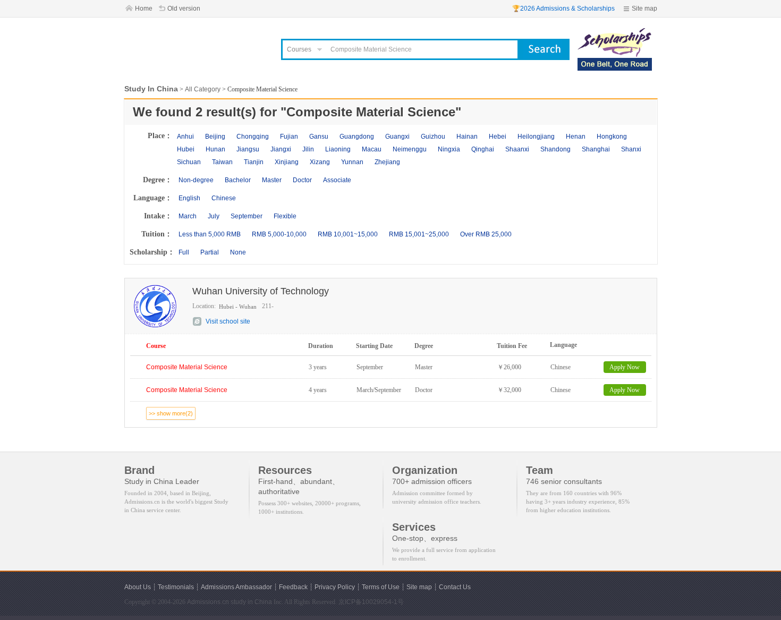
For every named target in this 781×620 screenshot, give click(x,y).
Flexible (285, 216)
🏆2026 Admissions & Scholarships (563, 8)
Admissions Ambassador (236, 587)
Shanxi (631, 149)
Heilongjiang (536, 136)
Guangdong (356, 136)
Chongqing (252, 136)
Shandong (555, 149)
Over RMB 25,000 (486, 234)
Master (272, 180)
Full (184, 252)
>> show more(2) (171, 413)
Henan (575, 136)
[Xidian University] (615, 33)
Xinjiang (287, 162)
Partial (209, 252)
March (188, 216)
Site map (644, 8)
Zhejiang (387, 162)
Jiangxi (280, 149)
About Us (137, 587)
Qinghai (482, 149)
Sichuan (189, 162)
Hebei (497, 136)
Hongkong (612, 136)
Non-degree (196, 180)
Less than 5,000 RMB (210, 234)
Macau (371, 149)
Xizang (320, 162)
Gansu (318, 136)
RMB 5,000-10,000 (279, 234)
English (189, 198)
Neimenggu (410, 149)
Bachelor (238, 180)
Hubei (185, 149)
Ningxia (449, 149)
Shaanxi (517, 149)
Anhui (185, 136)
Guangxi (397, 136)
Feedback (293, 587)
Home (143, 8)
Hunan (215, 149)
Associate (337, 180)
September (246, 216)
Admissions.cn (208, 602)
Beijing (215, 136)
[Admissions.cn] (196, 45)
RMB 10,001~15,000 (348, 234)
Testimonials (176, 587)
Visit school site (228, 321)
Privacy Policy (335, 587)
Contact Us (455, 587)
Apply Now (624, 367)
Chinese (223, 198)
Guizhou (433, 136)
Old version (183, 8)
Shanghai (596, 149)
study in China (251, 602)
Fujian (289, 136)
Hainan (467, 136)
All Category (202, 89)
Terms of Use (381, 587)
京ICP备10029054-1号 (371, 602)
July (213, 216)
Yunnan (352, 162)
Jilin (308, 149)
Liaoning (338, 149)
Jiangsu (247, 149)
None (238, 252)
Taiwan (222, 162)
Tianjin (254, 162)
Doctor (302, 180)
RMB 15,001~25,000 (419, 234)
